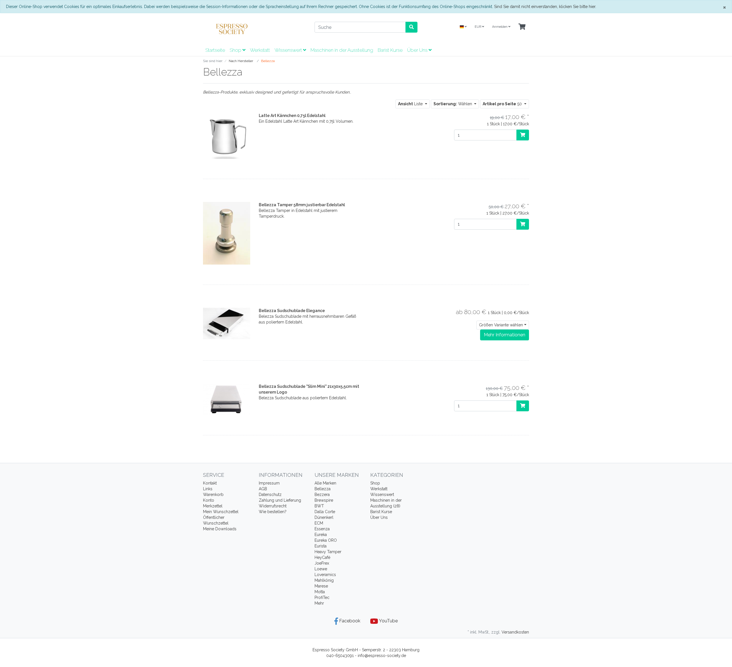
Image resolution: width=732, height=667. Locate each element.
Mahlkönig (324, 580)
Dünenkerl (324, 517)
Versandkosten (515, 632)
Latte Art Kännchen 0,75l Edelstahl (292, 115)
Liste (411, 104)
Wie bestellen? (273, 511)
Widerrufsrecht (273, 506)
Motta (320, 591)
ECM (319, 523)
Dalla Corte (325, 511)
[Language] (463, 27)
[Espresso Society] (254, 29)
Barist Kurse (390, 50)
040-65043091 (340, 655)
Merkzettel (212, 506)
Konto (208, 500)
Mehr (319, 603)
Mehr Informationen (504, 335)
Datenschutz (270, 494)
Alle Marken (325, 483)
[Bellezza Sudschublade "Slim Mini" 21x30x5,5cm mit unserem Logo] (226, 398)
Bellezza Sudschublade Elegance (292, 310)
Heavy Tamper (328, 551)
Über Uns (418, 50)
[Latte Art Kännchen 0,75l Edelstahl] (226, 135)
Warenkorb (213, 494)
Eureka (321, 534)
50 (503, 104)
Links (207, 489)
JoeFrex (322, 563)
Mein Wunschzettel (220, 511)
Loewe (321, 569)
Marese (321, 586)
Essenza (322, 529)
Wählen (453, 104)
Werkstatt (260, 50)
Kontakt (210, 483)
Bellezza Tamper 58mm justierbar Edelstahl (302, 205)
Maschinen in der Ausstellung (342, 50)
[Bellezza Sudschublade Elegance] (226, 323)
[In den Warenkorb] (522, 135)
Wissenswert (288, 50)
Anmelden (500, 27)
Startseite (215, 50)
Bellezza (323, 489)
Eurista (321, 546)
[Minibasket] (522, 27)
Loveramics (325, 574)
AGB (263, 489)
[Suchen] (411, 27)
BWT (319, 506)
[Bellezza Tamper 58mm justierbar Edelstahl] (226, 233)
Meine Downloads (219, 529)
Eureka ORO (326, 540)
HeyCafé (322, 557)
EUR (478, 27)
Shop (236, 50)
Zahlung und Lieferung (280, 500)
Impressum (269, 483)
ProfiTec (322, 597)
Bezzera (322, 494)
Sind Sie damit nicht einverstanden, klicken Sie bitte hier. (545, 6)
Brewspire (324, 500)
